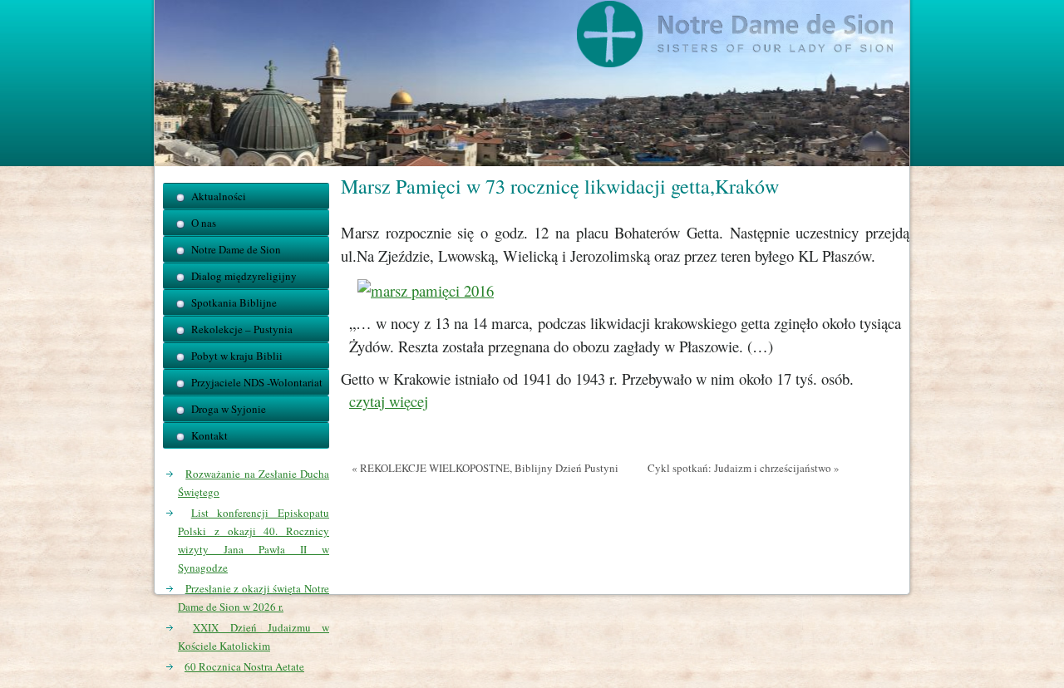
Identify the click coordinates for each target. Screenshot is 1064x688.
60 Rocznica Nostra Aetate (244, 666)
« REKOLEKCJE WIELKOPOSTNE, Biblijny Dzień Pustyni (485, 467)
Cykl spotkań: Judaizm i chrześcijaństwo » (744, 467)
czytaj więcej (388, 401)
